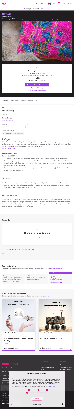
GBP (41, 3)
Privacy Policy (6, 393)
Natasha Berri (8, 16)
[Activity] (58, 3)
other (28, 127)
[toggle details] (35, 350)
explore (46, 296)
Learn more (15, 281)
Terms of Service (7, 395)
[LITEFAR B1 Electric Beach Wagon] (55, 315)
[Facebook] (3, 372)
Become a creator (65, 369)
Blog (42, 369)
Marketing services (66, 367)
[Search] (36, 3)
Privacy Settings (7, 398)
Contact (43, 365)
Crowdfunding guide (56, 268)
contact (11, 120)
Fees (61, 365)
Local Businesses (7, 127)
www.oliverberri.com (9, 148)
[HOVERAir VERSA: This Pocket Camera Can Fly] (18, 315)
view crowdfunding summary (37, 90)
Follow (37, 84)
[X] (6, 372)
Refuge (6, 14)
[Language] (49, 4)
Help (46, 268)
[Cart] (54, 3)
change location (45, 8)
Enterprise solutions (66, 372)
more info (5, 120)
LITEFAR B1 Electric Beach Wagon (53, 339)
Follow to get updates (56, 282)
